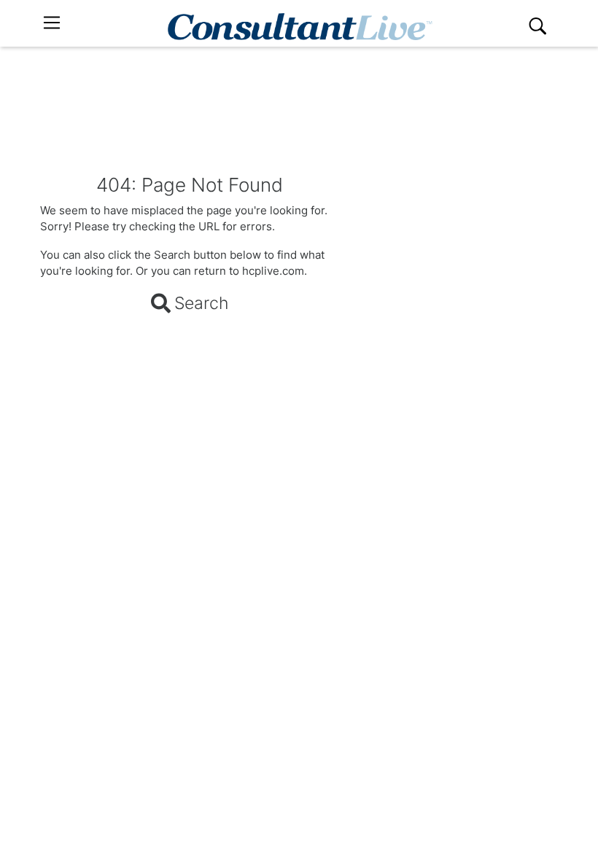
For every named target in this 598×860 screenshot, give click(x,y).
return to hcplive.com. (250, 271)
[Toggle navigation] (51, 23)
